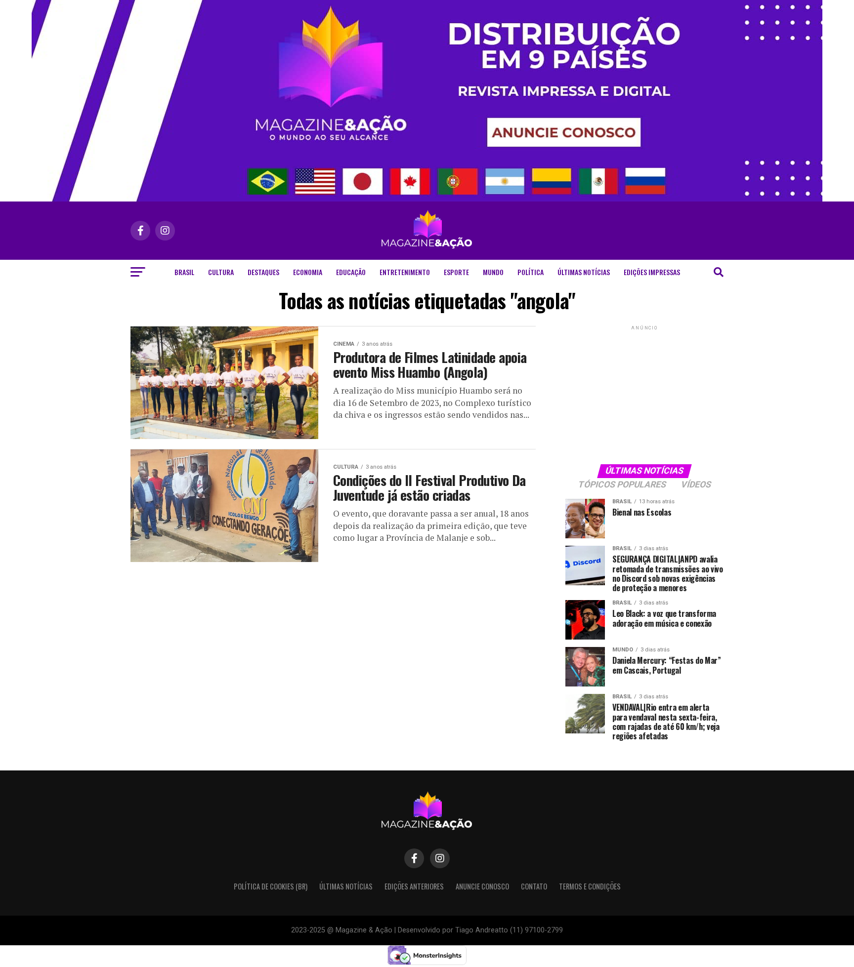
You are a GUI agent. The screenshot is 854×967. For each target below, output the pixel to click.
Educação (351, 272)
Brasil (184, 272)
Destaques (263, 272)
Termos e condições (590, 886)
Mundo (493, 272)
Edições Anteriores (414, 886)
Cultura (221, 272)
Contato (534, 886)
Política (530, 272)
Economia (307, 272)
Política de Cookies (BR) (270, 886)
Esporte (456, 272)
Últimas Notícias (583, 272)
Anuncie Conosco (482, 886)
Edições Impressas (652, 272)
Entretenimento (405, 272)
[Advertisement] (644, 394)
